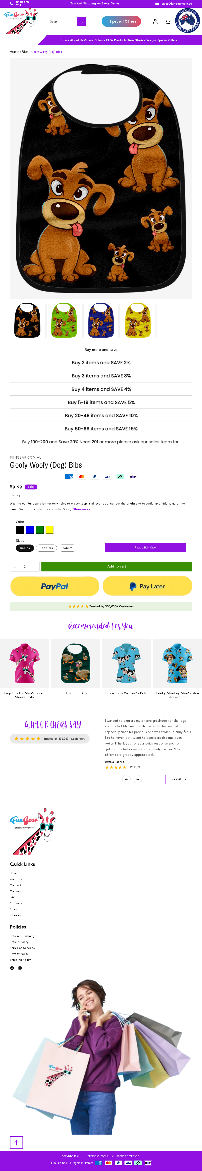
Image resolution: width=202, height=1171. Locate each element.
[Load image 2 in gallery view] (64, 320)
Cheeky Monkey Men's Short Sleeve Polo (177, 695)
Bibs (26, 52)
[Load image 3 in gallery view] (101, 320)
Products (16, 903)
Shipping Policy (20, 960)
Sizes (13, 909)
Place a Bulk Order (145, 547)
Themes (15, 915)
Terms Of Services (22, 948)
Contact (15, 885)
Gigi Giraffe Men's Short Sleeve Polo (24, 695)
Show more (81, 509)
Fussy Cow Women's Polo (126, 693)
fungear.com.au (99, 1156)
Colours (15, 891)
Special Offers (123, 21)
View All (177, 779)
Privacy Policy (19, 954)
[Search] (81, 21)
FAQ (13, 897)
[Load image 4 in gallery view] (137, 320)
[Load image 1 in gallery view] (27, 320)
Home (15, 52)
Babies (25, 548)
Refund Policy (19, 942)
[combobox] (66, 21)
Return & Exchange (23, 936)
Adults (67, 548)
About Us (16, 879)
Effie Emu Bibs (75, 693)
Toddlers (46, 548)
